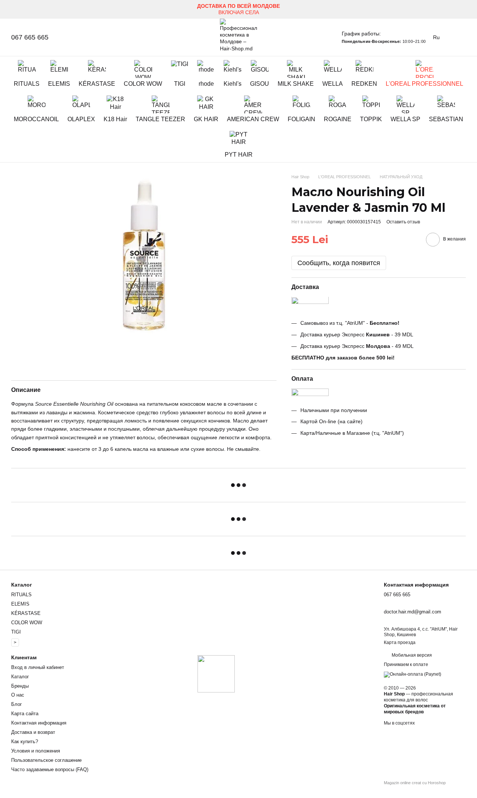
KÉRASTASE (97, 84)
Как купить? (24, 741)
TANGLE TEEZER (160, 119)
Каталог (20, 676)
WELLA (332, 84)
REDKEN (364, 84)
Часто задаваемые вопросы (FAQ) (49, 769)
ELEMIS (59, 84)
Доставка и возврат (33, 732)
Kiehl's (232, 84)
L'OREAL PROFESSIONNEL (424, 84)
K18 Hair (115, 119)
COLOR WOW (143, 84)
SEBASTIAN (446, 119)
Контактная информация (38, 723)
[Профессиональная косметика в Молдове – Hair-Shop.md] (216, 673)
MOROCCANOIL (36, 119)
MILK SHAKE (296, 84)
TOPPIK (371, 119)
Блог (16, 704)
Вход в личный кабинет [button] (37, 667)
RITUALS (27, 84)
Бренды (20, 686)
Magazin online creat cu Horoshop (415, 782)
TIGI (179, 84)
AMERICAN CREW (253, 119)
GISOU (259, 84)
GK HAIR (206, 119)
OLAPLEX (81, 119)
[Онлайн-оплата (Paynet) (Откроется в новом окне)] (412, 674)
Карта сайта (24, 713)
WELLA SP (405, 119)
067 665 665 (29, 37)
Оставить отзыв (403, 221)
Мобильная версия (411, 655)
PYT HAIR (239, 154)
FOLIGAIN (301, 119)
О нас (17, 695)
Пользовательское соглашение (46, 760)
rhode (206, 84)
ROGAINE (337, 119)
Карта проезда (400, 642)
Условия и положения (35, 751)
